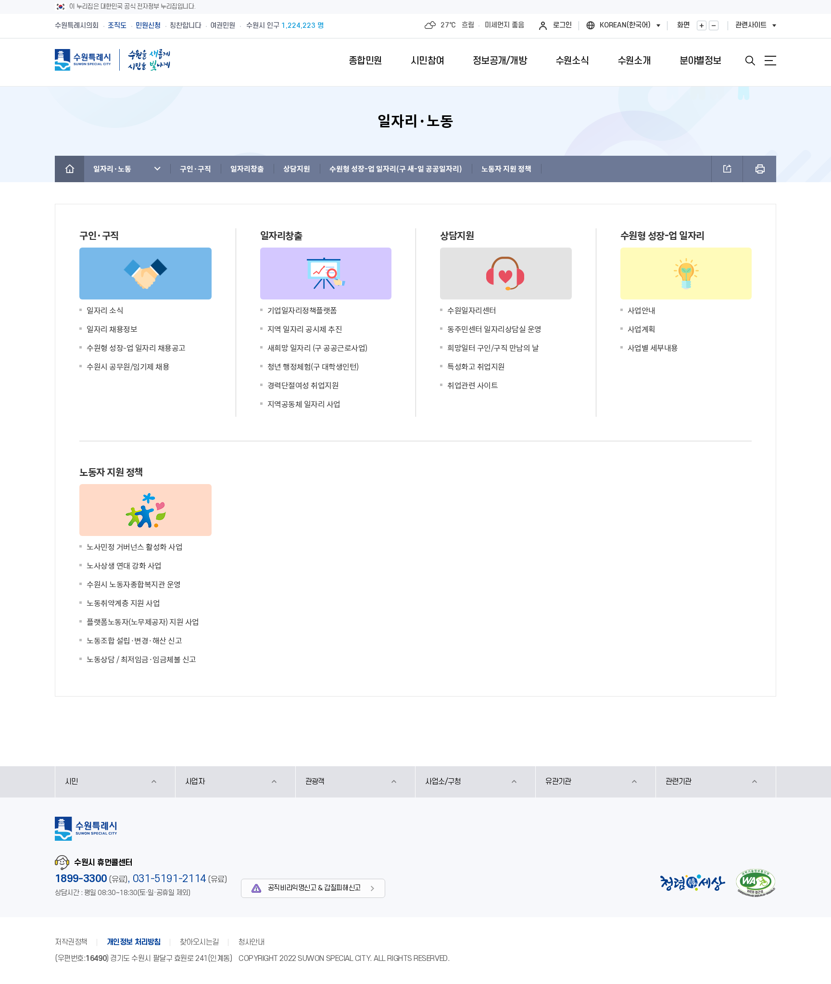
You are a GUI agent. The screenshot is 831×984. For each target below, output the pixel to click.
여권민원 (222, 26)
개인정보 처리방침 (134, 942)
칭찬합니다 (185, 26)
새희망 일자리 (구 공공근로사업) (317, 347)
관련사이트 (751, 25)
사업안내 (641, 310)
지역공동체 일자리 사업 (303, 404)
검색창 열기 (750, 60)
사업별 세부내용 (653, 347)
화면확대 (701, 25)
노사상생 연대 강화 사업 (124, 565)
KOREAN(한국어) (625, 25)
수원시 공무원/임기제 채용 (128, 366)
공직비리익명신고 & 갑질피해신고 (314, 888)
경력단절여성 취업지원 (303, 385)
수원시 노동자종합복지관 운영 (134, 584)
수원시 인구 (285, 26)
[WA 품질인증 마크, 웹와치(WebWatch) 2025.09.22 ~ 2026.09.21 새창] (755, 883)
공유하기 (727, 169)
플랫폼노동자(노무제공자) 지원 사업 (143, 621)
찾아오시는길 (199, 942)
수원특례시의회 (77, 26)
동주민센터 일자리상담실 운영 (494, 329)
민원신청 (148, 26)
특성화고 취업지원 (476, 366)
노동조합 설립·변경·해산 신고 (134, 640)
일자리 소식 (105, 310)
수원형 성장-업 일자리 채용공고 (136, 347)
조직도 (117, 26)
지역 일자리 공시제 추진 (304, 329)
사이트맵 (770, 60)
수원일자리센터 (471, 310)
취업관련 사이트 (472, 385)
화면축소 (713, 25)
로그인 (562, 25)
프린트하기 (759, 169)
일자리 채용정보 (112, 329)
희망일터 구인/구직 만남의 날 (493, 347)
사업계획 (641, 329)
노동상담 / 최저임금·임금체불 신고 (141, 659)
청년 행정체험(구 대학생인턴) (313, 366)
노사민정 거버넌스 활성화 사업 (134, 546)
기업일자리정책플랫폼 (302, 310)
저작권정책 (71, 942)
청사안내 (251, 942)
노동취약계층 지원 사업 (123, 603)
